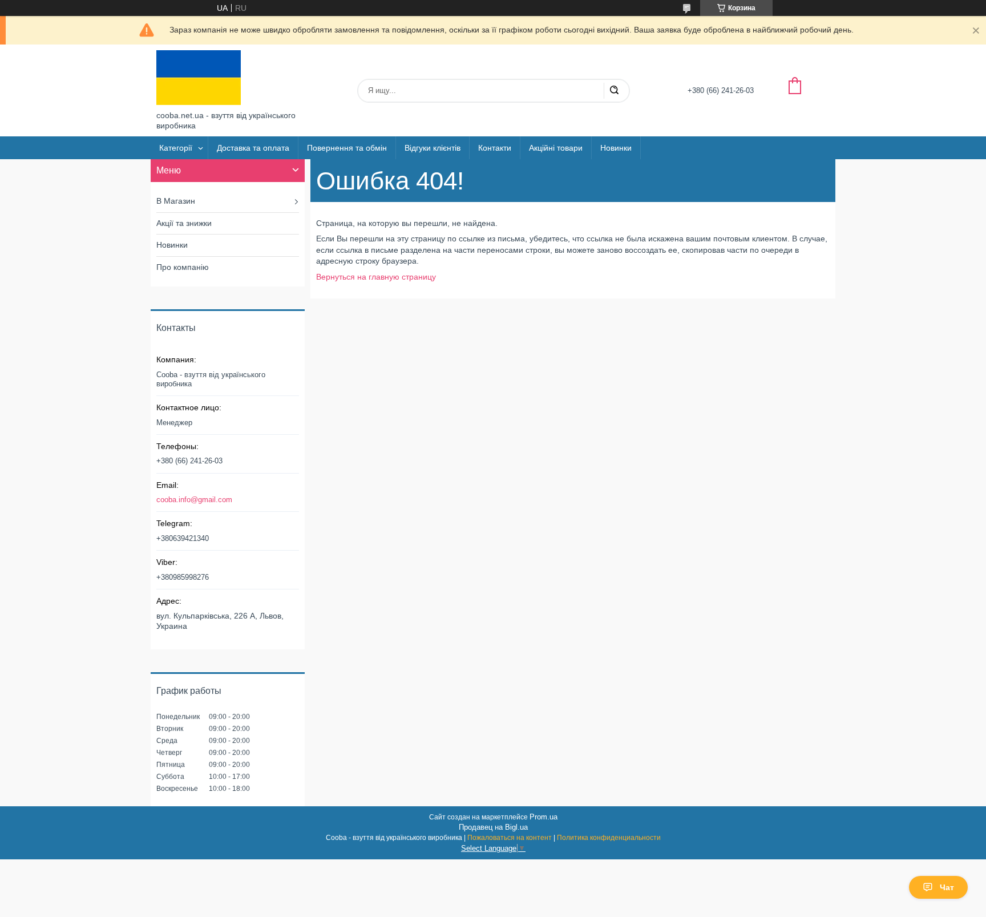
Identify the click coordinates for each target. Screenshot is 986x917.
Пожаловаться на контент (509, 838)
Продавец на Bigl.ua (493, 827)
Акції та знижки (184, 223)
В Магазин (175, 200)
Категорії (175, 147)
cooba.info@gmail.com (194, 499)
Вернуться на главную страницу (376, 276)
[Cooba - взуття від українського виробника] (198, 77)
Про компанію (182, 267)
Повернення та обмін (347, 147)
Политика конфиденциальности (609, 838)
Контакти (494, 147)
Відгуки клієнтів (432, 147)
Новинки (616, 147)
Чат (947, 887)
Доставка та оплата (253, 147)
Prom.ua (543, 817)
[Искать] (614, 91)
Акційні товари (556, 147)
